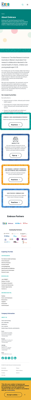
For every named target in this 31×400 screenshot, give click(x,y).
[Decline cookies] (25, 395)
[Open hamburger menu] (27, 5)
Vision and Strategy (6, 320)
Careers (18, 372)
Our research (6, 255)
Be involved (5, 276)
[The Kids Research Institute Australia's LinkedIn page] (15, 358)
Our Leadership (5, 322)
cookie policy (11, 390)
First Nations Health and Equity (9, 258)
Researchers (4, 299)
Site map (3, 375)
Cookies (3, 372)
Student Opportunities (7, 286)
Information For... (7, 292)
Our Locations (5, 326)
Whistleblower (5, 370)
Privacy (17, 368)
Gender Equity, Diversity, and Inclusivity (10, 328)
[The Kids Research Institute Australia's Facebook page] (3, 358)
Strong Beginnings (6, 266)
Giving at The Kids (6, 281)
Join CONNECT (5, 279)
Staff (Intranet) (5, 305)
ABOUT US (4, 317)
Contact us (4, 288)
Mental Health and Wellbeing (8, 268)
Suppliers (4, 301)
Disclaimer (4, 368)
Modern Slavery (19, 370)
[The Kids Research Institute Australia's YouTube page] (12, 358)
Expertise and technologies (8, 270)
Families (3, 296)
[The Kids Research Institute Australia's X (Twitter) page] (9, 358)
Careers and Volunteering (7, 285)
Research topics (5, 272)
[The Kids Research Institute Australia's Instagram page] (6, 358)
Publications (4, 324)
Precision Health (5, 264)
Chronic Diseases (5, 260)
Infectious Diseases (6, 262)
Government (4, 303)
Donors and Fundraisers (7, 297)
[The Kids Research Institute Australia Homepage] (5, 4)
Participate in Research (7, 283)
